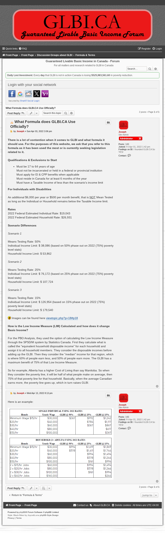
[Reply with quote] (108, 122)
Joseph (122, 132)
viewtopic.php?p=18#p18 (62, 318)
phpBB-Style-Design (49, 515)
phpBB (22, 512)
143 (127, 144)
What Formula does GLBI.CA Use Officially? (31, 108)
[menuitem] (23, 48)
